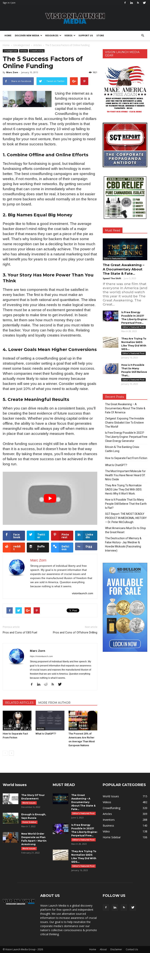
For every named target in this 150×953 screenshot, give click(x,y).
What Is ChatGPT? (46, 733)
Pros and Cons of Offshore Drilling (75, 632)
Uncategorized (10, 50)
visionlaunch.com (82, 593)
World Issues (29, 802)
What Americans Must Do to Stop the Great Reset (125, 530)
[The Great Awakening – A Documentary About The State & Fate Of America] (125, 249)
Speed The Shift (112, 278)
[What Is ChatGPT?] (50, 720)
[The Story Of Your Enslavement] (10, 798)
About (103, 949)
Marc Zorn (12, 72)
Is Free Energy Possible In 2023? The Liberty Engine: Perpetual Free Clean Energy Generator (126, 436)
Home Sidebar (29, 822)
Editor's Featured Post (115, 258)
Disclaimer (116, 949)
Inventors (109, 820)
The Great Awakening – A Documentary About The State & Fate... (123, 269)
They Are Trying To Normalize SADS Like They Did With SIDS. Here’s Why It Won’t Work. (123, 489)
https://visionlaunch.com (41, 656)
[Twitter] (144, 2)
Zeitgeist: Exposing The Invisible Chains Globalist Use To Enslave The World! (124, 422)
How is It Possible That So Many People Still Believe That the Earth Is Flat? (126, 503)
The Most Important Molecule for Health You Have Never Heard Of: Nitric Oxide (125, 475)
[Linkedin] (131, 2)
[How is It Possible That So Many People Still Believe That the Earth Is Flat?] (110, 368)
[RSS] (138, 2)
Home (7, 35)
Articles (23, 50)
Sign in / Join (9, 2)
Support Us (86, 35)
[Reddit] (47, 684)
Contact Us (132, 949)
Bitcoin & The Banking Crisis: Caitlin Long (122, 449)
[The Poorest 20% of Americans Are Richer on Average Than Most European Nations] (83, 720)
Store (100, 35)
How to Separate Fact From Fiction (126, 458)
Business (108, 825)
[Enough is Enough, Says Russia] (10, 818)
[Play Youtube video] (50, 498)
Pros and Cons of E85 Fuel (20, 632)
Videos (68, 35)
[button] (142, 35)
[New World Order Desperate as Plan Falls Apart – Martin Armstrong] (10, 837)
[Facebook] (125, 2)
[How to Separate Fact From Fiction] (17, 720)
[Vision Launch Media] (75, 18)
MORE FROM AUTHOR (54, 702)
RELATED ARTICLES (19, 702)
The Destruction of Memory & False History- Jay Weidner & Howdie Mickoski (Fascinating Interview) (123, 544)
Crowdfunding (36, 50)
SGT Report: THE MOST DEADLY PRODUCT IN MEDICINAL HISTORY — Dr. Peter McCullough (126, 518)
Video (106, 831)
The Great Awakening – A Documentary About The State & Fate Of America (125, 408)
